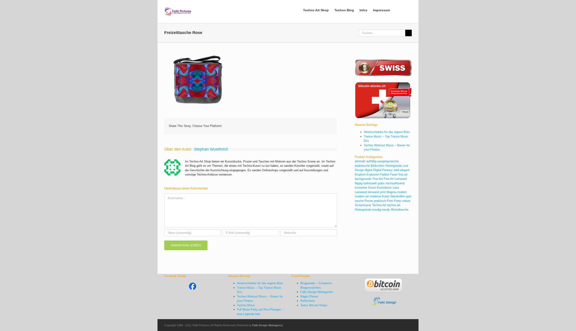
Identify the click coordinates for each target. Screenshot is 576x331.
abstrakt (360, 161)
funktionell (370, 183)
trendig (376, 209)
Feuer (394, 174)
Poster (368, 201)
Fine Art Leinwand (395, 178)
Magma (391, 192)
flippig (358, 183)
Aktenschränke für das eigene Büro (387, 132)
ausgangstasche (388, 161)
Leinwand (361, 192)
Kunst (372, 187)
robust (406, 201)
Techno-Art (379, 205)
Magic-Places (309, 296)
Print (390, 201)
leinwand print (377, 192)
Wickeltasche (399, 209)
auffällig (371, 161)
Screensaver (363, 205)
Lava (396, 187)
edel (396, 170)
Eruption (360, 174)
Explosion (373, 174)
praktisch (380, 201)
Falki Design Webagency (267, 325)
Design (359, 170)
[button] (405, 9)
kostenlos (361, 187)
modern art (362, 196)
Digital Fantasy (383, 170)
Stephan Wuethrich (211, 149)
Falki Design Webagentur (316, 292)
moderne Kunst (379, 196)
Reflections (307, 300)
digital (368, 170)
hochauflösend (395, 183)
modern (402, 192)
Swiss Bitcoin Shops (313, 305)
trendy (386, 209)
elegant (405, 170)
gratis (381, 183)
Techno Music (246, 305)
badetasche (362, 165)
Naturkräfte (397, 196)
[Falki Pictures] (192, 284)
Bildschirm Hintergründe (386, 165)
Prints (397, 201)
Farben (384, 174)
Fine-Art (377, 178)
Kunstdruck (384, 187)
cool (405, 165)
